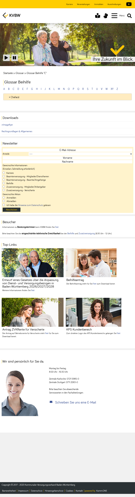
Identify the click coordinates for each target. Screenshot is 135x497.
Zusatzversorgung (87, 233)
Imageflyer (8, 125)
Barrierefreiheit (9, 491)
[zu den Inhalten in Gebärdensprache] (105, 15)
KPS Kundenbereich (79, 329)
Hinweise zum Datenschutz (30, 205)
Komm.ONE (101, 491)
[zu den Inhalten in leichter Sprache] (97, 15)
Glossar (20, 73)
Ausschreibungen (114, 4)
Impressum (23, 491)
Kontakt (79, 491)
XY (112, 89)
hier (57, 227)
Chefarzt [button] (15, 97)
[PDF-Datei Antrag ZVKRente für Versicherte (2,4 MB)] (33, 312)
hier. (33, 290)
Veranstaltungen (83, 4)
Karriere (69, 4)
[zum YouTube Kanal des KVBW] (128, 4)
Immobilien (98, 4)
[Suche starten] (129, 16)
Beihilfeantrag (75, 280)
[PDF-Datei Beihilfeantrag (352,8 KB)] (91, 262)
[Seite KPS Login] (93, 312)
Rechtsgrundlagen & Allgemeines (17, 131)
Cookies (69, 491)
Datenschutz (36, 491)
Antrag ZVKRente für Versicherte (23, 329)
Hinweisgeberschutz (54, 491)
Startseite (8, 73)
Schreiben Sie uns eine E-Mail (75, 402)
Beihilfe (70, 233)
